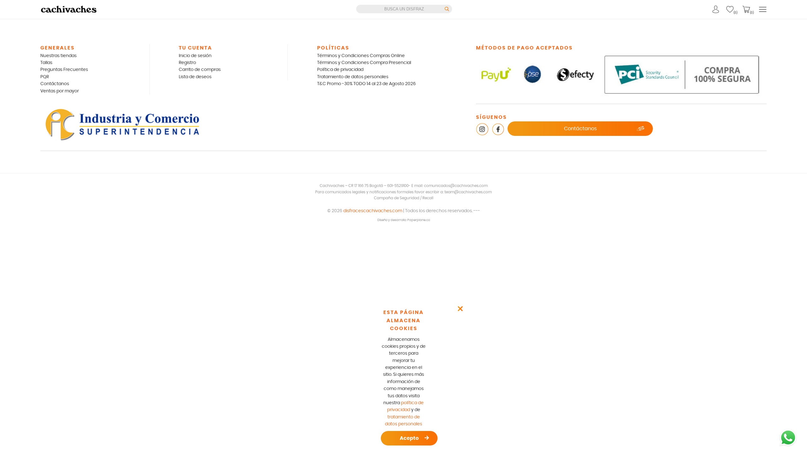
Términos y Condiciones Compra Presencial (364, 63)
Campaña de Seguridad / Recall (403, 198)
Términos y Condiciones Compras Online (361, 56)
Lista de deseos (195, 77)
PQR (44, 77)
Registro (187, 63)
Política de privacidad (340, 69)
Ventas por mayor (59, 91)
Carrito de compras (200, 69)
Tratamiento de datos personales (352, 77)
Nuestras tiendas (58, 56)
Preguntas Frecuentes (64, 69)
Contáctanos (54, 84)
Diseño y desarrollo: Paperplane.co (403, 220)
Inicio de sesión (195, 56)
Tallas (46, 63)
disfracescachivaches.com (372, 211)
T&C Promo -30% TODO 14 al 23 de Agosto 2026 (366, 84)
